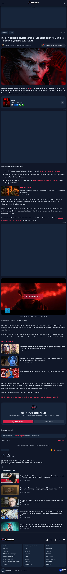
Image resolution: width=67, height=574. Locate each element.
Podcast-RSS (28, 564)
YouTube (27, 559)
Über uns (5, 548)
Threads (27, 556)
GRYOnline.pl (49, 556)
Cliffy (8, 455)
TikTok (26, 548)
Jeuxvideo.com (50, 559)
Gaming (4, 32)
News (11, 32)
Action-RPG (13, 102)
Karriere (5, 564)
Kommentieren (49, 421)
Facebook (27, 551)
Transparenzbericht (8, 559)
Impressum (6, 551)
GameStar (49, 548)
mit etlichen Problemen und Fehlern (50, 171)
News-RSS (27, 561)
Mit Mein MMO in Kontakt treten (11, 561)
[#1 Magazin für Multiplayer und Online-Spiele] (33, 2)
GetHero (48, 553)
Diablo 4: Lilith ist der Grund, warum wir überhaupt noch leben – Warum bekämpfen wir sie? (29, 397)
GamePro (48, 551)
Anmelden (62, 440)
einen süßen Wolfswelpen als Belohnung (45, 180)
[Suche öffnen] (64, 3)
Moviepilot (49, 564)
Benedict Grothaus (9, 45)
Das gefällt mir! (19, 421)
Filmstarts (49, 561)
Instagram (27, 553)
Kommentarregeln (18, 436)
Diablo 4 (30, 88)
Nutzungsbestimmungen (9, 553)
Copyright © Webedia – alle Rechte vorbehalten (14, 570)
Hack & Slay (20, 102)
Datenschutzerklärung (9, 556)
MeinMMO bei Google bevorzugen (54, 45)
